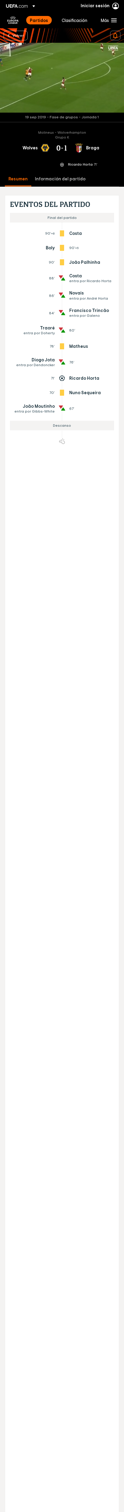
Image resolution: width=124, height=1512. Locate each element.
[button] (107, 20)
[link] (39, 20)
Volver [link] (18, 35)
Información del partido (60, 179)
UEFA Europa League (13, 20)
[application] (62, 78)
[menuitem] (40, 20)
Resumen (18, 179)
